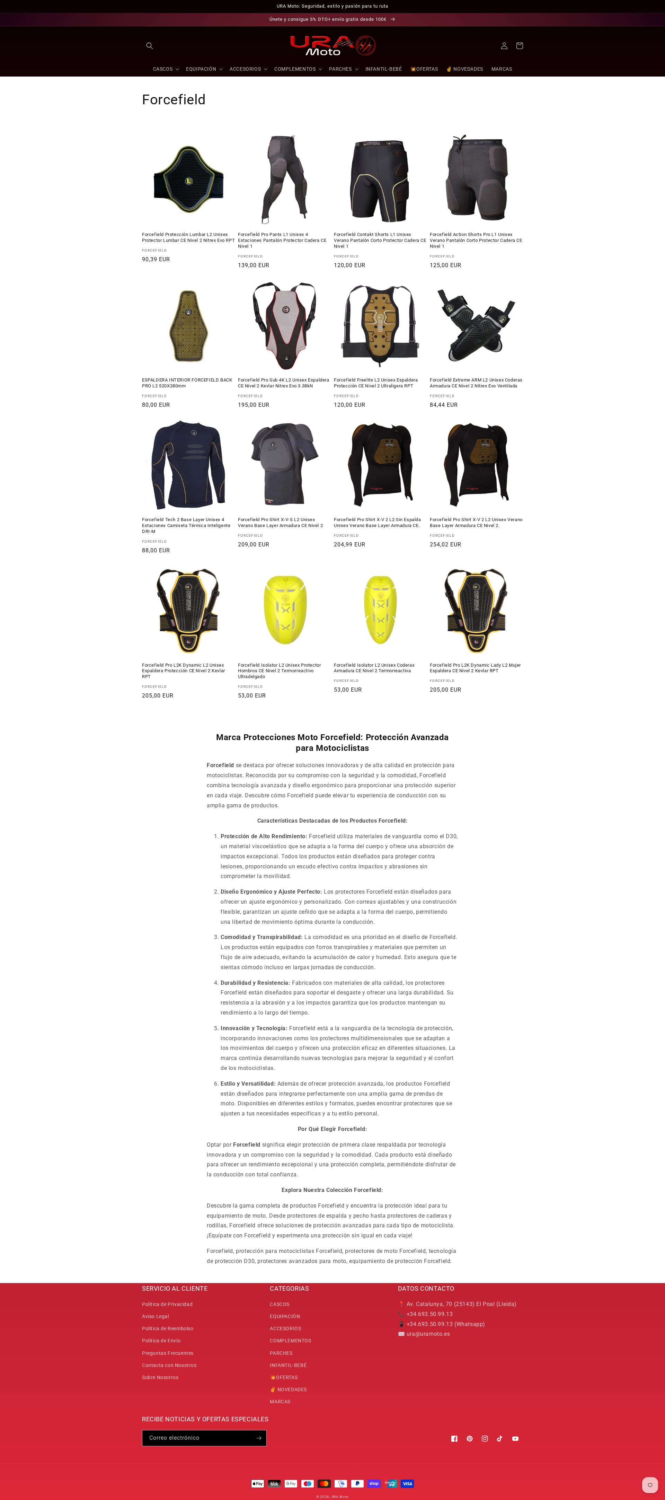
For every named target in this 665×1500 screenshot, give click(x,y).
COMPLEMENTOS (290, 1340)
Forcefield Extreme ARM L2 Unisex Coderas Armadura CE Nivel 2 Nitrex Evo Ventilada (476, 382)
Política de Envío (161, 1340)
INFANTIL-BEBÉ (288, 1365)
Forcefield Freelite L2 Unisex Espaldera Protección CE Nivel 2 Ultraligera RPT (376, 382)
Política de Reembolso (168, 1328)
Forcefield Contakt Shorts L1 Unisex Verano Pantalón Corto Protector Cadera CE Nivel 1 (380, 240)
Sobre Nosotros (160, 1377)
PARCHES (281, 1353)
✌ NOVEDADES (288, 1389)
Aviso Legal (155, 1316)
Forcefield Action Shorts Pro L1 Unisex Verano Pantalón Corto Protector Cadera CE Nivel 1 (476, 240)
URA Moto (340, 1497)
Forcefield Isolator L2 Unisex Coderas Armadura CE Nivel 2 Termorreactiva (374, 668)
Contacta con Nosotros (169, 1365)
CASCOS (280, 1304)
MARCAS (280, 1401)
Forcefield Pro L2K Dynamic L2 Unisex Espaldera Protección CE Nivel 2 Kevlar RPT (183, 671)
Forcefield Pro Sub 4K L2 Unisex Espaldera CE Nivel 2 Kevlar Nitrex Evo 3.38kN (283, 382)
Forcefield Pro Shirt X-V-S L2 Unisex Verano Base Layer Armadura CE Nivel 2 (280, 522)
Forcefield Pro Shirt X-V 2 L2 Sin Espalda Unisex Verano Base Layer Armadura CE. (377, 522)
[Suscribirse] (258, 1438)
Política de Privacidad (167, 1304)
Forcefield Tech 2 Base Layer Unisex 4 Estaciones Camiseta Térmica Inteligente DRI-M (186, 525)
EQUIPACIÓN (285, 1316)
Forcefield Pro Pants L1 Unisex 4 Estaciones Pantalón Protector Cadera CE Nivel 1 (282, 240)
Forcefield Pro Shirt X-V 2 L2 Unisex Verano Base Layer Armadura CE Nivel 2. (476, 522)
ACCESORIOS (285, 1328)
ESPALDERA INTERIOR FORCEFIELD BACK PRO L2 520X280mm (187, 382)
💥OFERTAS (284, 1377)
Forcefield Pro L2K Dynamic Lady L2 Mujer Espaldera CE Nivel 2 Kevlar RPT (475, 668)
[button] (149, 45)
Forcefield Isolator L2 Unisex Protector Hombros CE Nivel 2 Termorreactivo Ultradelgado (279, 671)
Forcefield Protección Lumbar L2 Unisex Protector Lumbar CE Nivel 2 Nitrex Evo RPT (188, 237)
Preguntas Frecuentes (168, 1353)
